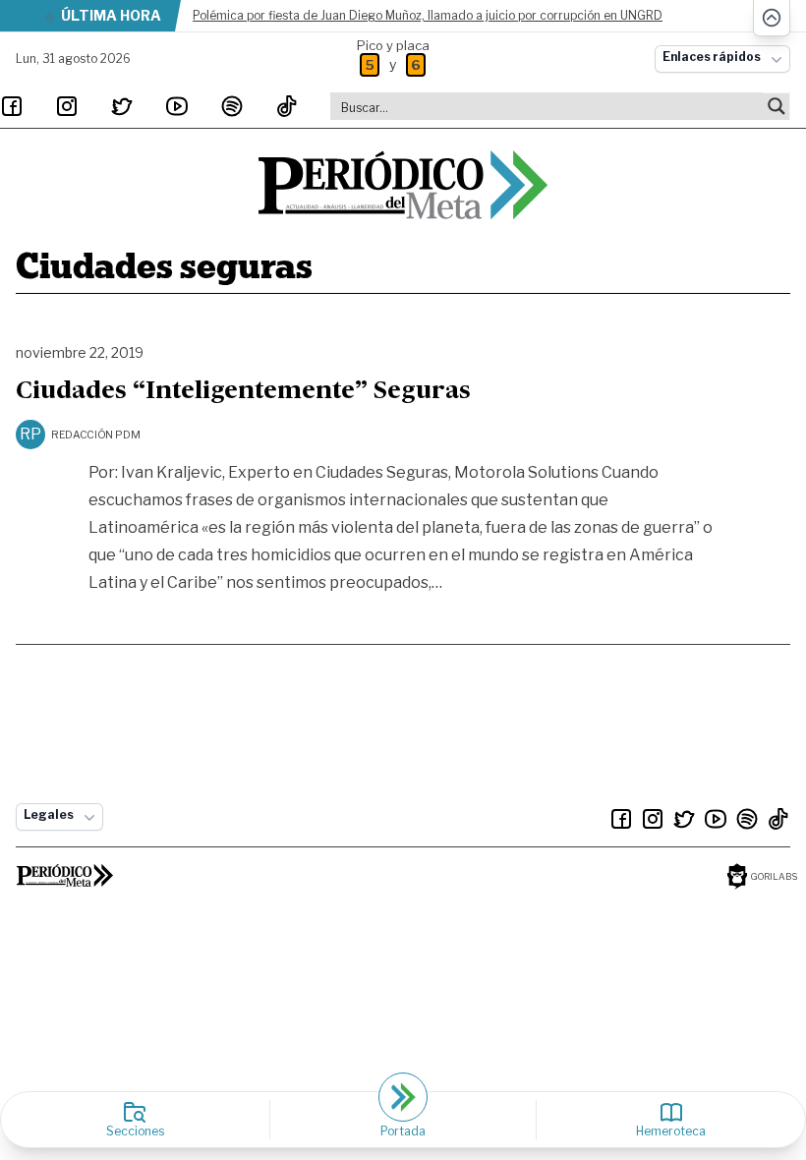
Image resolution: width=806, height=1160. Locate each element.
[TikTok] (287, 106)
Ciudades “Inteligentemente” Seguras (243, 392)
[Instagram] (67, 106)
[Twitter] (122, 106)
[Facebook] (12, 106)
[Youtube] (177, 106)
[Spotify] (232, 106)
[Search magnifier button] (776, 106)
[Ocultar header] (771, 18)
